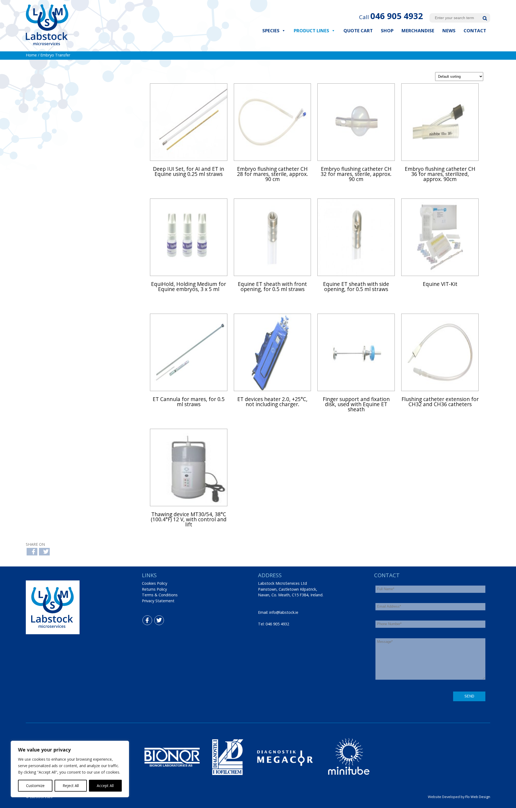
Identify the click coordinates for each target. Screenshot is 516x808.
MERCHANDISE (418, 30)
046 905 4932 (396, 16)
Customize (35, 785)
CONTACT (475, 30)
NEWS (449, 30)
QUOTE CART (358, 30)
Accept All (105, 785)
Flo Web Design (477, 796)
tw (156, 618)
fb (144, 618)
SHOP (387, 30)
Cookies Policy (154, 583)
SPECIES (271, 30)
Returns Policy (154, 589)
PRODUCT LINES (311, 30)
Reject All (71, 785)
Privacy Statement (158, 600)
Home (31, 55)
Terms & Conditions (160, 594)
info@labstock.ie (283, 612)
